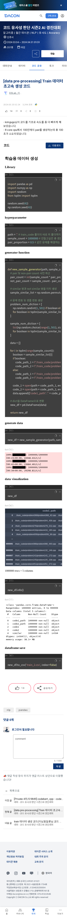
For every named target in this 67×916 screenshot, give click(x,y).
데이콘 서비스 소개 (43, 851)
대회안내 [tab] (7, 66)
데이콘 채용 (12, 862)
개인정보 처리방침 (15, 856)
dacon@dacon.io (20, 894)
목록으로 (14, 790)
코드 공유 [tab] (37, 66)
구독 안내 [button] (52, 16)
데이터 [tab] (22, 66)
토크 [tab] (51, 66)
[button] (41, 16)
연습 (52, 53)
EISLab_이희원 (16, 93)
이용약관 (11, 851)
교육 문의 (38, 862)
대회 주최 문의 (41, 856)
